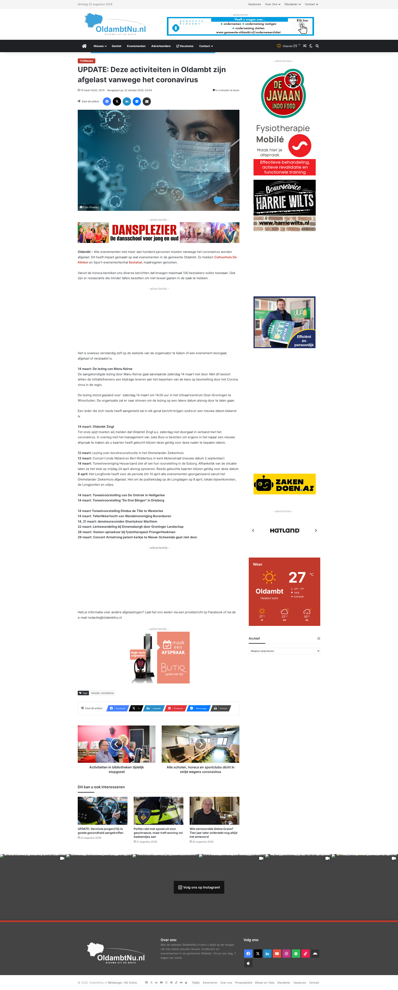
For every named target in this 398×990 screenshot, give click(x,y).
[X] (117, 101)
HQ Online (130, 982)
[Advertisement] (158, 320)
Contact (310, 4)
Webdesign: (116, 982)
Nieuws (99, 46)
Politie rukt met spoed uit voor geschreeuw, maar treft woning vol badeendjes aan (158, 832)
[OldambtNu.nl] (116, 24)
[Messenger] (137, 101)
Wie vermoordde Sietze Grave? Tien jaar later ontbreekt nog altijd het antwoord (213, 832)
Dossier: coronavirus (102, 693)
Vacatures (254, 4)
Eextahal (135, 262)
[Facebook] (107, 101)
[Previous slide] (253, 530)
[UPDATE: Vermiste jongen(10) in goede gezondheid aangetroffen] (102, 811)
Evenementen (136, 46)
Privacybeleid (243, 982)
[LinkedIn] (127, 101)
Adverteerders (161, 46)
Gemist (116, 46)
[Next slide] (315, 530)
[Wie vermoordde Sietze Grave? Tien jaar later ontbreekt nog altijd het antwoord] (214, 811)
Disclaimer (291, 4)
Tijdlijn (196, 982)
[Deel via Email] (147, 101)
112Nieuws (86, 60)
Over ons (271, 4)
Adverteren (210, 982)
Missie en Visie (264, 982)
